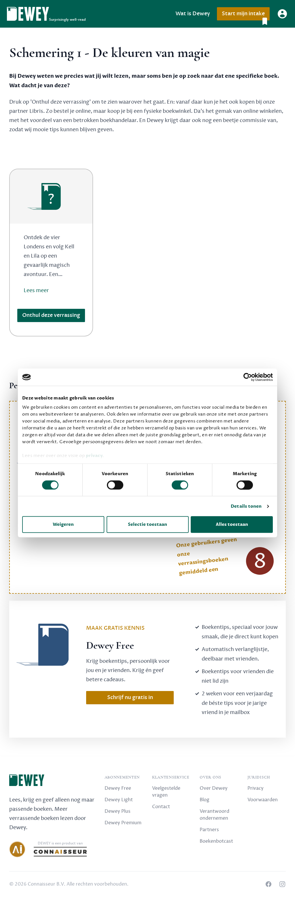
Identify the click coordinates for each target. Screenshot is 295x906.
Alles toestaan (232, 525)
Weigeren (63, 525)
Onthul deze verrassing (51, 315)
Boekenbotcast (216, 841)
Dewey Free (118, 788)
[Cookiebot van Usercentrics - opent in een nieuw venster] (247, 377)
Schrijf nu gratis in (130, 697)
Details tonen (246, 506)
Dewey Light (119, 800)
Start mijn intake (243, 13)
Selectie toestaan (147, 525)
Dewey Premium (123, 823)
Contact (161, 807)
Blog (204, 800)
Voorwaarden (262, 800)
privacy (94, 455)
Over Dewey (214, 788)
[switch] (115, 485)
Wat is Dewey (192, 13)
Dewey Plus (118, 811)
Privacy (255, 788)
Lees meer (36, 290)
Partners (209, 830)
